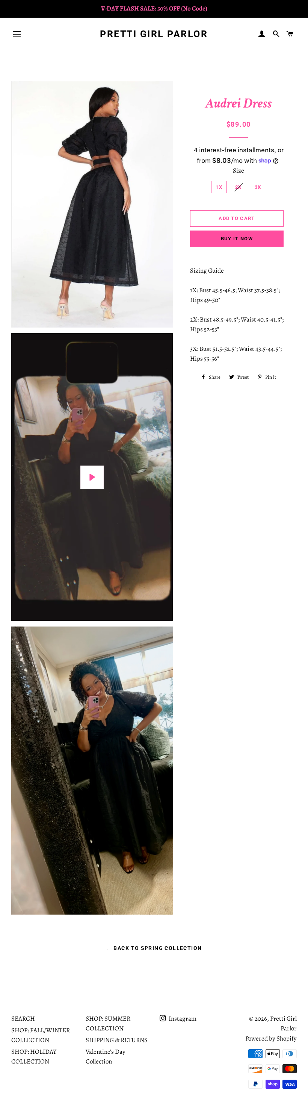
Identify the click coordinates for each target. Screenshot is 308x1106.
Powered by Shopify (271, 1038)
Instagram (182, 1018)
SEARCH (23, 1018)
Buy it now (237, 238)
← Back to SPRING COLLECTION (154, 948)
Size (238, 170)
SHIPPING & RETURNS (117, 1040)
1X (219, 187)
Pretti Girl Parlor (154, 34)
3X (258, 187)
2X (238, 187)
